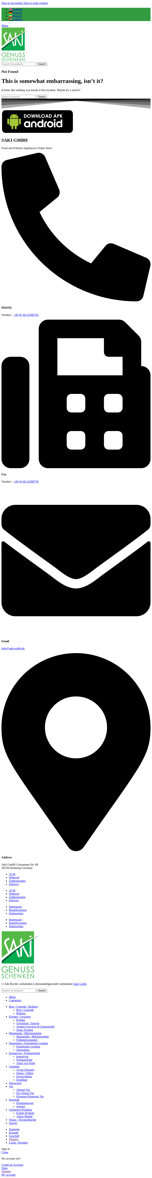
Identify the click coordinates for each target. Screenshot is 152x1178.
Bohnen (21, 1013)
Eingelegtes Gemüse (28, 1046)
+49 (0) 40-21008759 (26, 481)
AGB (12, 874)
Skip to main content (36, 3)
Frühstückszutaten (26, 1039)
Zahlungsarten (17, 880)
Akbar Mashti (24, 1116)
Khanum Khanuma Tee (30, 1096)
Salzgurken (22, 1049)
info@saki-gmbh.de (13, 648)
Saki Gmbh (80, 983)
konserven (22, 1056)
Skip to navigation (12, 3)
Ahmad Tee (23, 1089)
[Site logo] (14, 60)
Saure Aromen (24, 1029)
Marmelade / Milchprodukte (32, 1036)
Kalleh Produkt (25, 1113)
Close (4, 1152)
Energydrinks (24, 1076)
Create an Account (12, 1164)
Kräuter (20, 1020)
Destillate (21, 1079)
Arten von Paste (25, 1063)
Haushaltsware (25, 1103)
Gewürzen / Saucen (27, 1023)
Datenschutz (16, 913)
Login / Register (18, 1142)
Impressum (15, 906)
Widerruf (14, 877)
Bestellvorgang (18, 910)
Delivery (14, 884)
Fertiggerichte (24, 1059)
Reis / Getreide (25, 1010)
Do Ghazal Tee (25, 1093)
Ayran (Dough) (25, 1069)
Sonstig (20, 1106)
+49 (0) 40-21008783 (26, 314)
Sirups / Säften (24, 1073)
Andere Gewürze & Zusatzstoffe (35, 1026)
